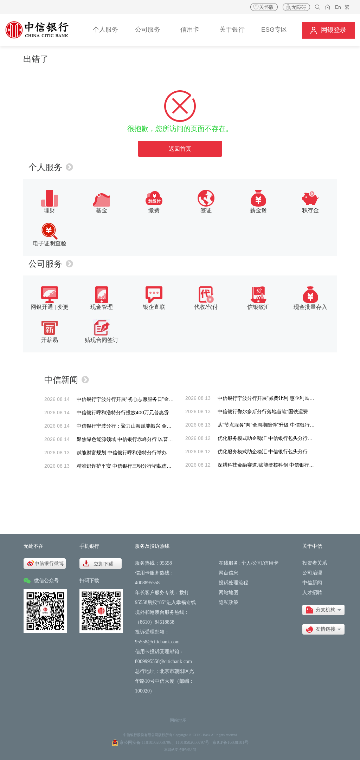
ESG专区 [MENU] (274, 29)
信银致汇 (258, 307)
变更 (63, 307)
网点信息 (228, 573)
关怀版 (266, 7)
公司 (257, 563)
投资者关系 (314, 563)
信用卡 (271, 563)
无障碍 (298, 7)
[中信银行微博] (45, 563)
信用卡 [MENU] (189, 29)
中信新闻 (61, 379)
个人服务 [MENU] (105, 29)
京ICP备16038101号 (230, 742)
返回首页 (180, 149)
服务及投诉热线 (152, 546)
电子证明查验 (49, 243)
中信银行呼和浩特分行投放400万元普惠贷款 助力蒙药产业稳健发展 (150, 412)
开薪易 (49, 340)
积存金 (310, 210)
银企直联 (154, 307)
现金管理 (101, 307)
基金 (101, 210)
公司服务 (45, 263)
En (338, 7)
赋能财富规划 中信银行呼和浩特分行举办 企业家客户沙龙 (139, 452)
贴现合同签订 (101, 340)
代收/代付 (206, 307)
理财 (49, 210)
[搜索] (317, 7)
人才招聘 (312, 592)
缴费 (154, 210)
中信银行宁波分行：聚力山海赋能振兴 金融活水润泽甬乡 (139, 426)
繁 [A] (347, 7)
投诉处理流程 (233, 582)
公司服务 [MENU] (147, 29)
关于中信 (312, 546)
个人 (246, 563)
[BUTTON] (328, 30)
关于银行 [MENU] (232, 29)
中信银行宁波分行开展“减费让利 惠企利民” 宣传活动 (275, 398)
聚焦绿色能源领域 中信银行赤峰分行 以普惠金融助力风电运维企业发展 (154, 439)
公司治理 (312, 573)
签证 (206, 210)
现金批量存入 (310, 307)
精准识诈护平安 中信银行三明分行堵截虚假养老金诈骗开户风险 (146, 466)
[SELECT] (323, 610)
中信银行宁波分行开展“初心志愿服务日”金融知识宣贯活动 (140, 399)
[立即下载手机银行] (100, 563)
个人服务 (45, 167)
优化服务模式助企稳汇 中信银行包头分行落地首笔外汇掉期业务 (287, 438)
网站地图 (228, 592)
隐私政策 (228, 602)
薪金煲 (258, 210)
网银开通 (42, 307)
